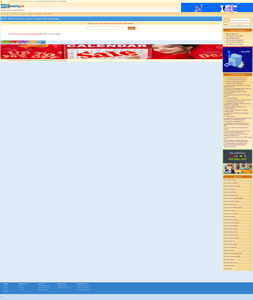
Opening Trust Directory (83, 287)
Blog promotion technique (64, 287)
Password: (227, 21)
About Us (5, 285)
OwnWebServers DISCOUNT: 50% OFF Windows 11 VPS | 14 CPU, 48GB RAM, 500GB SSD (236, 125)
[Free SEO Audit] (23, 43)
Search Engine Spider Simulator (234, 198)
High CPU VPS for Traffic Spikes (235, 83)
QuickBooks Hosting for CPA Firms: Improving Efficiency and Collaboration (237, 104)
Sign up (226, 24)
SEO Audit (5, 14)
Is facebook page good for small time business (238, 100)
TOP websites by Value (233, 38)
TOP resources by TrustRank (234, 36)
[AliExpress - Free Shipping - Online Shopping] (126, 58)
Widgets (30, 14)
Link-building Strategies (43, 285)
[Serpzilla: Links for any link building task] (237, 72)
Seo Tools (21, 289)
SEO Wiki (5, 291)
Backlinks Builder (230, 216)
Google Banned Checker (232, 238)
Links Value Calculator (232, 213)
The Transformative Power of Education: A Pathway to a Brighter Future (236, 134)
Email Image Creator (231, 262)
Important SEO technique (83, 285)
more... (64, 1)
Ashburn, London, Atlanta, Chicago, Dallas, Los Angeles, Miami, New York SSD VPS (237, 89)
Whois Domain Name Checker (234, 253)
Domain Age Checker (231, 228)
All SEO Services (230, 265)
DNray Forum (47, 14)
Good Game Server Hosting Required (236, 79)
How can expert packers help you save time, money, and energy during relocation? (237, 131)
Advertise (23, 14)
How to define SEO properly (84, 289)
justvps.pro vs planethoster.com (234, 121)
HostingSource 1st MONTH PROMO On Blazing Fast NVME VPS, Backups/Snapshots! (236, 141)
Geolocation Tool (230, 241)
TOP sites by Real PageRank (234, 40)
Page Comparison (231, 189)
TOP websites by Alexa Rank (234, 44)
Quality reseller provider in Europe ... (236, 81)
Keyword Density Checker (233, 186)
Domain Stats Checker (232, 225)
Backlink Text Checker (232, 219)
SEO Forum (14, 14)
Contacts (5, 287)
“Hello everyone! (230, 116)
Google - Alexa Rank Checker (234, 207)
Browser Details (230, 259)
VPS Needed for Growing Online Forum (236, 78)
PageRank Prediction (231, 183)
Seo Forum (21, 287)
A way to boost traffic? (232, 98)
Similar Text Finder (231, 192)
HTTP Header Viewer (231, 244)
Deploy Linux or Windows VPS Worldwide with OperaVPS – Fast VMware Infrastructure (237, 119)
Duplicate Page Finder (232, 195)
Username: (227, 19)
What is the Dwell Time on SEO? (235, 101)
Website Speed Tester (231, 232)
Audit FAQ (38, 14)
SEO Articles (229, 268)
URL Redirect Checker (232, 235)
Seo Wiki (21, 285)
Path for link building (43, 289)
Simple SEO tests (62, 285)
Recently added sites (232, 34)
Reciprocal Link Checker (232, 222)
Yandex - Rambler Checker (233, 256)
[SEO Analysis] (12, 11)
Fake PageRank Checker (232, 201)
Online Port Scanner (231, 247)
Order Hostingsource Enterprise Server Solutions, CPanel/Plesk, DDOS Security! (235, 144)
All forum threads (231, 146)
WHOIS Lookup (230, 250)
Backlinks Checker (231, 210)
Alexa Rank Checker (231, 204)
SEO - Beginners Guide (44, 287)
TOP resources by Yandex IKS (235, 42)
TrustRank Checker (231, 179)
